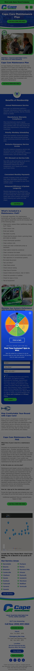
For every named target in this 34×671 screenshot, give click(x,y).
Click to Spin (17, 340)
